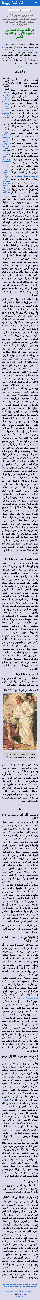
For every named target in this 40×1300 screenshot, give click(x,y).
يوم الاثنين (5, 96)
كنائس (24, 1283)
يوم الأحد (5, 112)
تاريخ (35, 1283)
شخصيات (28, 1283)
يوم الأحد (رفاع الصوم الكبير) (6, 91)
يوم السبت (5, 110)
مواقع (5, 1283)
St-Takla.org (4, 7)
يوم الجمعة (5, 108)
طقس (7, 1281)
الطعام (5, 1096)
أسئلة (11, 1281)
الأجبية (14, 1281)
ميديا (11, 1283)
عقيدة (4, 1281)
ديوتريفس (33, 994)
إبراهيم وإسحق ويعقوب (26, 173)
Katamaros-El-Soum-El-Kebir (32, 7)
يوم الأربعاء (5, 101)
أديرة (21, 1283)
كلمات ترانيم (16, 1283)
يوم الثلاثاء (5, 98)
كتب (32, 1283)
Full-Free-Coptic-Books (14, 7)
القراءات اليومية (20, 1281)
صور (8, 1283)
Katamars (22, 7)
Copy (16, 1291)
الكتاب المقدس (34, 1281)
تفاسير (26, 1281)
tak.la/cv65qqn (20, 1293)
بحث (29, 1281)
